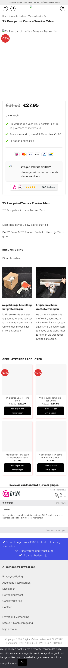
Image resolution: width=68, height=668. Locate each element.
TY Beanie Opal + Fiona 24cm (17, 399)
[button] (5, 8)
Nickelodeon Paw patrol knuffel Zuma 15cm (50, 456)
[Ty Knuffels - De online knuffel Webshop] (36, 8)
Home (5, 16)
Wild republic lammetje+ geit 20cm (51, 399)
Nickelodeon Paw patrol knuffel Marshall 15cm (17, 456)
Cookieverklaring (12, 600)
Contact (7, 607)
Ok (22, 662)
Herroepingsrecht (12, 594)
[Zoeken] (12, 8)
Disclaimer (8, 588)
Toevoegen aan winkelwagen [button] (17, 411)
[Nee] (33, 662)
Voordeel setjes (18, 16)
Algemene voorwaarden (16, 582)
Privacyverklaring (12, 576)
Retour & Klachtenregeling (17, 622)
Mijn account (9, 629)
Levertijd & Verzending (15, 616)
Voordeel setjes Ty (37, 16)
